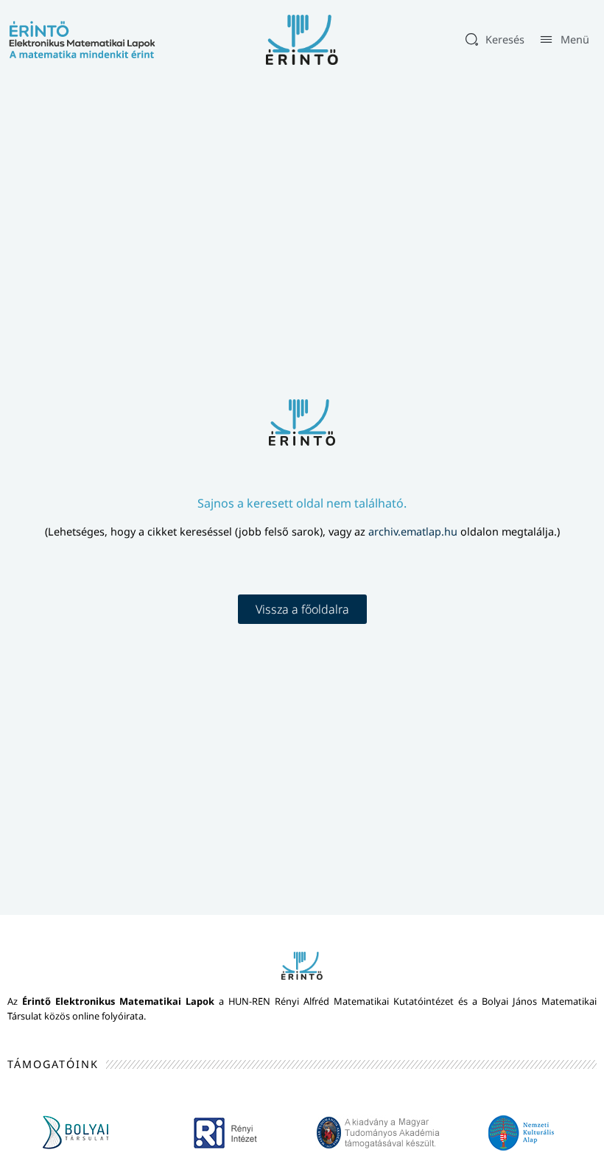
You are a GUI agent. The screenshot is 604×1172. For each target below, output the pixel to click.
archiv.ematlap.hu (414, 531)
